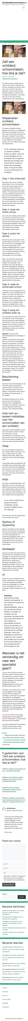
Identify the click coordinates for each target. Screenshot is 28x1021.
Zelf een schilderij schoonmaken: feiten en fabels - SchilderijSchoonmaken (12, 789)
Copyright (5, 1003)
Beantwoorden (8, 832)
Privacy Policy (6, 999)
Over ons (5, 995)
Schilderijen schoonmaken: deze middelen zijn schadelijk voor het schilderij (12, 923)
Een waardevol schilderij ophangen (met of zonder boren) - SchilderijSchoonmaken (12, 779)
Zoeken (4, 894)
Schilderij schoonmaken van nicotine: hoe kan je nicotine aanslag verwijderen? (13, 912)
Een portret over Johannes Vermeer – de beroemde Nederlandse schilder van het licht (14, 742)
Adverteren (5, 1007)
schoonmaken (19, 98)
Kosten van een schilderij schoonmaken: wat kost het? (13, 957)
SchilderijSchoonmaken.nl (14, 3)
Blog (5, 733)
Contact (4, 988)
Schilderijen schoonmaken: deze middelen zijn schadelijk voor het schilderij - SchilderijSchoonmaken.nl (13, 800)
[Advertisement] (14, 26)
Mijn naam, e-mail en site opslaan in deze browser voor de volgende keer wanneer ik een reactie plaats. (15, 878)
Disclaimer (5, 991)
